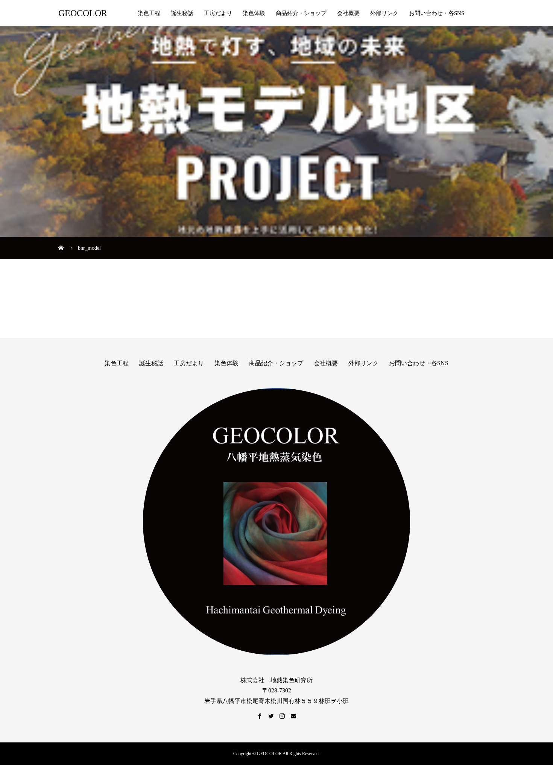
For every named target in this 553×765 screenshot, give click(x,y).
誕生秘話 (182, 13)
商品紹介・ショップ (301, 13)
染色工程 (149, 13)
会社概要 (348, 13)
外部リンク (384, 13)
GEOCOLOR (82, 13)
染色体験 (254, 13)
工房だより (218, 13)
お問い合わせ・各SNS (436, 13)
